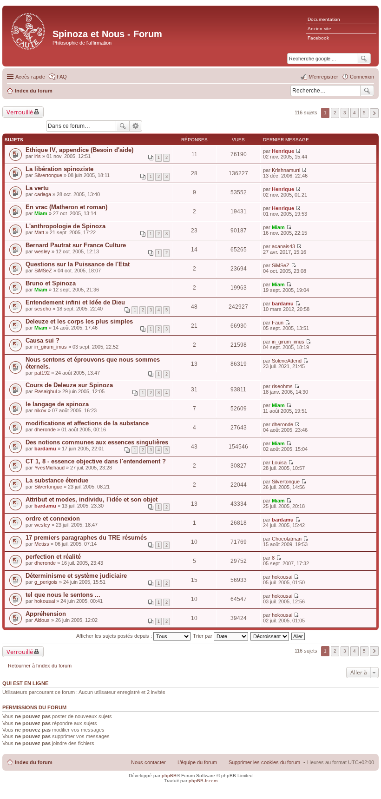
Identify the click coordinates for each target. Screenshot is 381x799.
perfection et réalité (53, 556)
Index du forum (34, 762)
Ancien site (319, 28)
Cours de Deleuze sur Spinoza (69, 385)
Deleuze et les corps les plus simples (79, 321)
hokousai (282, 577)
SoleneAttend (287, 360)
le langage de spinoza (57, 404)
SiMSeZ (43, 270)
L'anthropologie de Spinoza (65, 226)
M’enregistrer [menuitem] (323, 76)
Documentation (324, 19)
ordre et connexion (53, 518)
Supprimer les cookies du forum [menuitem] (264, 762)
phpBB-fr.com (203, 780)
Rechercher (367, 90)
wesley (42, 251)
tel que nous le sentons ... (63, 594)
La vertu (37, 188)
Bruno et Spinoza (51, 283)
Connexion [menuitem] (362, 76)
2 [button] (335, 112)
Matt (39, 232)
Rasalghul (45, 391)
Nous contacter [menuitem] (148, 762)
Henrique (283, 151)
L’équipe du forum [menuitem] (197, 762)
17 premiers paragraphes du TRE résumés (86, 537)
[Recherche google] (364, 58)
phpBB (169, 775)
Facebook (318, 37)
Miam (40, 213)
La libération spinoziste (59, 168)
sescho (42, 308)
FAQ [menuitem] (62, 76)
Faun (277, 322)
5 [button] (364, 112)
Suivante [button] (374, 113)
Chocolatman (287, 538)
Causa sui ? (42, 340)
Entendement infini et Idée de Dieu (75, 302)
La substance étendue (57, 480)
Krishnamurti (286, 170)
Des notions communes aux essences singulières (97, 442)
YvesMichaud (49, 467)
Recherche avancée (136, 126)
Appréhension (46, 613)
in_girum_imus (50, 347)
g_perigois (46, 582)
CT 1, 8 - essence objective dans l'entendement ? (96, 461)
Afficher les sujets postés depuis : (114, 636)
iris (37, 156)
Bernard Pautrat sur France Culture (76, 245)
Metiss (41, 544)
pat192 (42, 373)
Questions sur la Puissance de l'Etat (78, 264)
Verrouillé (20, 112)
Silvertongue (48, 175)
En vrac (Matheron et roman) (66, 207)
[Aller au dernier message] (298, 151)
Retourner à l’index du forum (40, 665)
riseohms (282, 386)
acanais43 (283, 246)
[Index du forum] (29, 30)
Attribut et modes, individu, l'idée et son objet (92, 499)
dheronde (45, 429)
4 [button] (354, 112)
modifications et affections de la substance (87, 423)
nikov (40, 410)
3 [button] (344, 112)
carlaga (42, 194)
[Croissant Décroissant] (270, 636)
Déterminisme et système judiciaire (76, 575)
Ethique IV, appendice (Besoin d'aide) (79, 149)
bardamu (283, 303)
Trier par (203, 636)
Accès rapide (30, 76)
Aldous (42, 620)
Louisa (279, 462)
